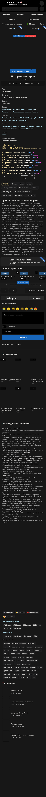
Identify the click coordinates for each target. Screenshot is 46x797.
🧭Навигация (9, 617)
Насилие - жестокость (23, 192)
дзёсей (14, 650)
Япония (27, 453)
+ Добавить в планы (20, 71)
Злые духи (7, 192)
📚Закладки (8, 612)
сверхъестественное (11, 667)
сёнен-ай (7, 674)
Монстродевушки (9, 188)
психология (8, 664)
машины (7, 657)
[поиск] (35, 9)
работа (17, 664)
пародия (29, 657)
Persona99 (17, 118)
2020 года (17, 625)
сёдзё (17, 671)
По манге (18, 195)
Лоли (29, 184)
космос (25, 654)
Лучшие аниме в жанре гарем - (21, 160)
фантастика (33, 674)
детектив (39, 647)
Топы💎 (11, 29)
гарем (14, 647)
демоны (30, 647)
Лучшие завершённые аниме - (21, 155)
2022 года (36, 625)
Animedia (13, 120)
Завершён (28, 83)
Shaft (4, 135)
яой (34, 677)
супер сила (8, 671)
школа (14, 677)
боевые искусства (19, 643)
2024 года (17, 628)
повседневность (10, 660)
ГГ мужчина (23, 188)
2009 (15, 83)
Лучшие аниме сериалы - (19, 152)
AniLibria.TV (7, 118)
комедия (38, 650)
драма (22, 650)
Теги (42, 24)
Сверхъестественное (22, 112)
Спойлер (11, 327)
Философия (7, 195)
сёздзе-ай (25, 671)
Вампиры (6, 109)
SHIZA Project (28, 118)
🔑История (20, 612)
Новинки (20, 14)
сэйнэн (33, 667)
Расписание (34, 19)
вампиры (31, 643)
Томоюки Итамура (34, 126)
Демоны (21, 109)
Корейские (7, 636)
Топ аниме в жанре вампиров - (21, 157)
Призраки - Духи (18, 184)
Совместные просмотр (12, 24)
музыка (21, 657)
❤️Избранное (32, 612)
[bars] (42, 3)
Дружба (35, 188)
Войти (36, 3)
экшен (22, 677)
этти (28, 677)
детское (6, 650)
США (35, 636)
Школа (35, 112)
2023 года (7, 628)
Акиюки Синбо (19, 126)
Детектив (31, 109)
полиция (21, 660)
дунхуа (29, 650)
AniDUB (5, 120)
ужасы (23, 674)
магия (32, 654)
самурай (24, 667)
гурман (22, 647)
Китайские (18, 636)
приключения (32, 660)
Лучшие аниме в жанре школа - (21, 173)
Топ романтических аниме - (20, 168)
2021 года (27, 625)
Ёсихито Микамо (26, 129)
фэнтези (7, 677)
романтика (26, 664)
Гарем (14, 109)
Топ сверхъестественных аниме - (22, 170)
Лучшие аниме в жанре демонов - (22, 163)
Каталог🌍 (35, 29)
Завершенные (37, 14)
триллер (16, 674)
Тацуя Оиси (7, 126)
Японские (27, 636)
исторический (15, 654)
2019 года (7, 625)
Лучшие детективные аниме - (21, 165)
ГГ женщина (30, 195)
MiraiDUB (39, 118)
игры (5, 654)
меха (14, 657)
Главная (6, 14)
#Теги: (5, 184)
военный (7, 647)
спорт (40, 667)
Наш (11, 298)
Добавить (23, 337)
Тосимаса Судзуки (10, 129)
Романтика (6, 112)
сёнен (33, 671)
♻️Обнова (31, 24)
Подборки (11, 19)
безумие (7, 643)
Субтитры (22, 120)
